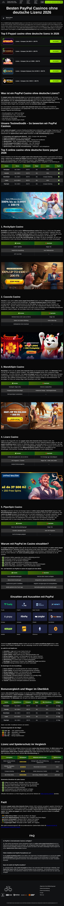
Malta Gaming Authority (47, 793)
